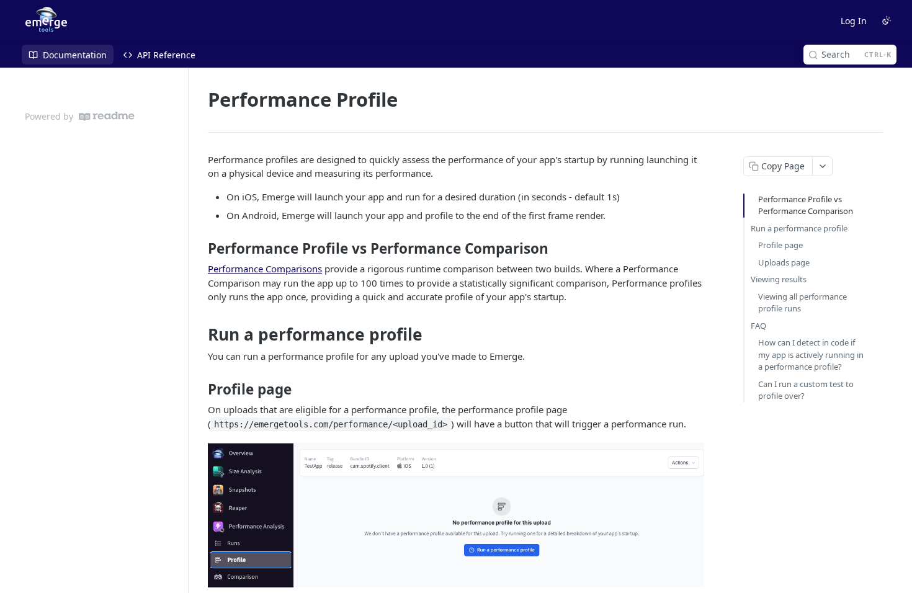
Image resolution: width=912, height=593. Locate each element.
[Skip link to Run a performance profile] (199, 334)
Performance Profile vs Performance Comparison (805, 205)
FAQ (758, 325)
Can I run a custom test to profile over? (806, 390)
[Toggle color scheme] (886, 20)
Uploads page (784, 262)
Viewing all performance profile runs (802, 302)
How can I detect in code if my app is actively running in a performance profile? (811, 354)
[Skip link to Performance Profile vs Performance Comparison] (199, 249)
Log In (854, 21)
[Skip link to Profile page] (199, 389)
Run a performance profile (799, 228)
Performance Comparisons (265, 268)
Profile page (780, 245)
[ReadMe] (107, 116)
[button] (456, 515)
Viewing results (779, 279)
